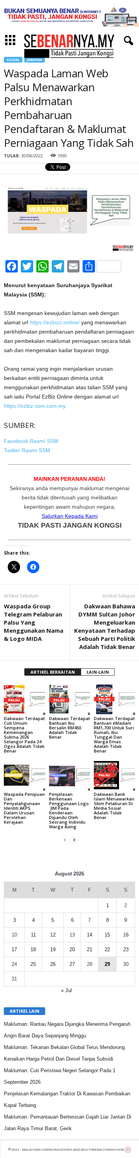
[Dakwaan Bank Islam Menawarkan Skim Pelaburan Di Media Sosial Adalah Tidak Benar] (114, 775)
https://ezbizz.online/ (55, 322)
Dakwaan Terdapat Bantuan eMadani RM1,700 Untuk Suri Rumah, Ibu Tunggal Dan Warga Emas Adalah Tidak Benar (114, 734)
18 (33, 949)
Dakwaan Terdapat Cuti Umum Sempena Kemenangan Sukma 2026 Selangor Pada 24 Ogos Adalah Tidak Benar (24, 734)
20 (72, 949)
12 (53, 935)
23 (126, 949)
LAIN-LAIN (97, 672)
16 (126, 935)
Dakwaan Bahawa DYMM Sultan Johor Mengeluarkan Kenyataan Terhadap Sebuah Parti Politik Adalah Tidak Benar (104, 626)
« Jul (66, 990)
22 (107, 949)
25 (33, 964)
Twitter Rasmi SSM (27, 450)
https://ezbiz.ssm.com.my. (35, 406)
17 (14, 949)
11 (33, 935)
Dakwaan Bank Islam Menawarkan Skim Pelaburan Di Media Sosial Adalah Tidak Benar (114, 805)
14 (89, 935)
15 (107, 935)
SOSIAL (13, 59)
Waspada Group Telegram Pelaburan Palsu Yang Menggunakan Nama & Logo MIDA (33, 622)
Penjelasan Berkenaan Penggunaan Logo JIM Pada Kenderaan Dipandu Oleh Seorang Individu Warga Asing (69, 810)
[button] (127, 40)
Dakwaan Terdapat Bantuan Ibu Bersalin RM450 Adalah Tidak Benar (69, 727)
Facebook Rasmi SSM (31, 441)
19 (53, 949)
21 (89, 949)
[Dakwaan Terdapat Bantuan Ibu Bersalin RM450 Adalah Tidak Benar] (69, 699)
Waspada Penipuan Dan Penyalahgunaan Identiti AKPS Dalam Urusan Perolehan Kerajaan (24, 808)
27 (72, 964)
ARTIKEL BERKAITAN (53, 672)
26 (53, 964)
